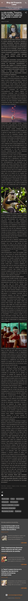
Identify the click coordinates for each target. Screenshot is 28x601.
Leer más (24, 543)
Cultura (12, 499)
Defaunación (5, 502)
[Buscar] (26, 3)
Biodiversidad (5, 499)
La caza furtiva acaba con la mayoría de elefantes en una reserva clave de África (10, 527)
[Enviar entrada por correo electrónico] (2, 495)
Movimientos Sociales (7, 511)
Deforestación (14, 502)
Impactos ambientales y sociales (10, 505)
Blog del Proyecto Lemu (14, 4)
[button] (26, 13)
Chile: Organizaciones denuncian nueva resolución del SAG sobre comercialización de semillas (11, 549)
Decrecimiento (20, 499)
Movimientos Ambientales (8, 508)
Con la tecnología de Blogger (14, 595)
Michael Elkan (17, 598)
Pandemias (18, 511)
